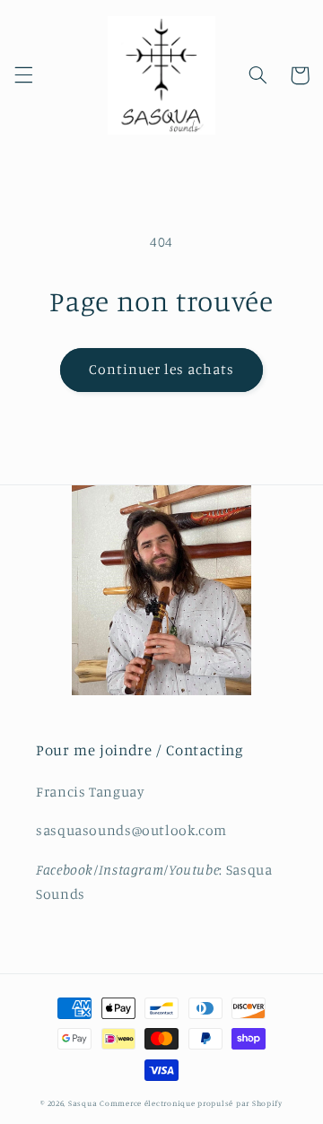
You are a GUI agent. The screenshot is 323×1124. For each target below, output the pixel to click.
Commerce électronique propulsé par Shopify (191, 1103)
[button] (23, 75)
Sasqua (82, 1103)
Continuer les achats (162, 369)
